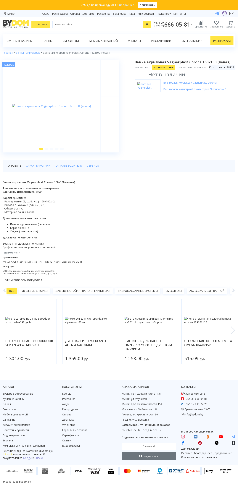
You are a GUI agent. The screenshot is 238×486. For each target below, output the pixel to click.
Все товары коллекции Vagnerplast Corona (190, 82)
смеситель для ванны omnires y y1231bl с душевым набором (148, 345)
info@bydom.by (193, 414)
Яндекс (39, 458)
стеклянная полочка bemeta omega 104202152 (208, 343)
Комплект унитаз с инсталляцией (24, 445)
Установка (119, 13)
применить (147, 5)
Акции (45, 13)
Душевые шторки (35, 290)
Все (11, 290)
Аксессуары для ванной (206, 290)
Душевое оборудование (18, 393)
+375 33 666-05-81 (195, 399)
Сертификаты (70, 435)
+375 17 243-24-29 (195, 404)
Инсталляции (161, 41)
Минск (11, 13)
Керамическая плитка (16, 425)
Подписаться (150, 456)
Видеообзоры (71, 445)
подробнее (126, 5)
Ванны (47, 41)
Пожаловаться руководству (199, 457)
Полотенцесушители (16, 430)
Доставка (88, 13)
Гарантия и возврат (141, 13)
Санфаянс (9, 419)
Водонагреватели (14, 435)
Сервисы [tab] (93, 165)
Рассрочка (103, 13)
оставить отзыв (163, 67)
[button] (41, 149)
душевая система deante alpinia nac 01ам (86, 343)
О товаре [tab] (14, 165)
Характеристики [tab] (38, 165)
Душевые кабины (19, 41)
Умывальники (191, 41)
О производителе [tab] (69, 165)
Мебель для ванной (103, 41)
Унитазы (134, 41)
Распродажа (60, 13)
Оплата (75, 13)
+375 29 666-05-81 (195, 393)
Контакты (179, 13)
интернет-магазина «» (33, 451)
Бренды (67, 393)
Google (27, 458)
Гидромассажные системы (138, 290)
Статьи (66, 440)
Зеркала (8, 440)
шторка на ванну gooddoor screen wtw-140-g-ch (29, 343)
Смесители (71, 41)
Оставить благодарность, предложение (206, 453)
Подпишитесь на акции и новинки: (145, 437)
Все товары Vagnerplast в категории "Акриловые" (194, 89)
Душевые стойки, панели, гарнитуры (82, 290)
